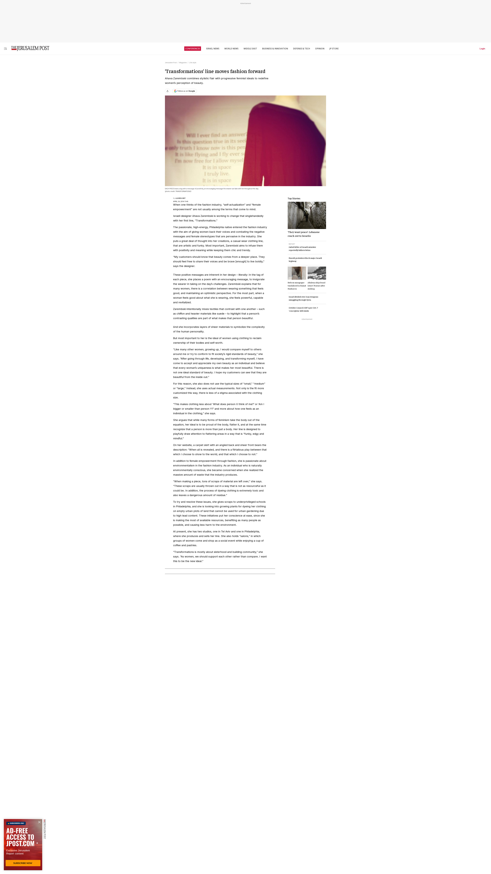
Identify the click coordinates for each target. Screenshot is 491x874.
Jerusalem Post (171, 63)
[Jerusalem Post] (28, 48)
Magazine (183, 63)
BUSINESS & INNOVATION (275, 48)
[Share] (167, 91)
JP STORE (334, 48)
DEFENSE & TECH (301, 48)
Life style (192, 63)
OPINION (319, 48)
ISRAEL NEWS (212, 48)
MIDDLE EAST (250, 48)
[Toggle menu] (5, 48)
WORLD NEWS (231, 48)
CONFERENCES (192, 48)
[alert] (23, 844)
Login (482, 48)
